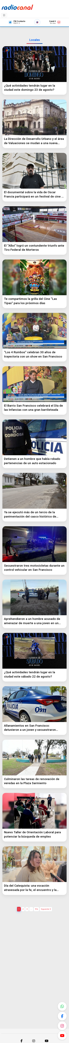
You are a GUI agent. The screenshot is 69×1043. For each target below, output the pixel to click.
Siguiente (45, 909)
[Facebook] (62, 1016)
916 (36, 909)
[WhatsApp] (62, 1006)
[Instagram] (62, 1025)
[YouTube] (62, 1035)
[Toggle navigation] (4, 15)
